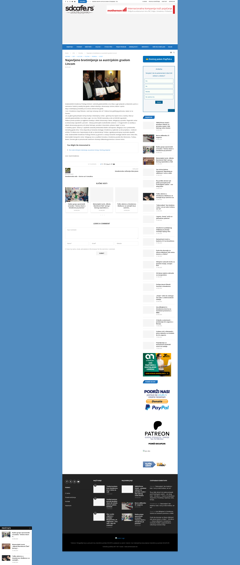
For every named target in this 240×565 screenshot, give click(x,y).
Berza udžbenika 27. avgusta (163, 136)
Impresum (172, 1)
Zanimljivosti (133, 47)
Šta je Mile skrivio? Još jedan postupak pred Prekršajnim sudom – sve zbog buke (164, 183)
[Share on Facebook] (104, 164)
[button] (89, 1)
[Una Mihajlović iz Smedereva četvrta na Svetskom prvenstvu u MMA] (148, 310)
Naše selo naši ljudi (159, 47)
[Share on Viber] (111, 164)
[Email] (74, 1)
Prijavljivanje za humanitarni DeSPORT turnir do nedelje (163, 344)
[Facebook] (65, 1)
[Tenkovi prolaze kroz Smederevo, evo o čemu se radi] (99, 489)
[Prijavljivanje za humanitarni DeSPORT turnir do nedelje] (148, 345)
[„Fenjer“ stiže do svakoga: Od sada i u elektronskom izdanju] (148, 298)
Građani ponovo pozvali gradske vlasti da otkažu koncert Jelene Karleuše (111, 503)
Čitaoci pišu (108, 47)
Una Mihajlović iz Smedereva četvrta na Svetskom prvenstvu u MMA (163, 309)
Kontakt (164, 1)
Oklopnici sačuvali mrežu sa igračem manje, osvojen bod (165, 263)
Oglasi (170, 47)
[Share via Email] (114, 164)
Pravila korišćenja (154, 1)
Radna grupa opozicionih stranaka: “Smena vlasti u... (21, 534)
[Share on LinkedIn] (108, 164)
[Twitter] (67, 1)
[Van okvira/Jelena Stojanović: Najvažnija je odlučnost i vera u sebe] (148, 172)
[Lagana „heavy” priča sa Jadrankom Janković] (148, 219)
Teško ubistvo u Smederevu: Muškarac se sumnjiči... (21, 558)
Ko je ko (98, 47)
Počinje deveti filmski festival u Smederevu (163, 285)
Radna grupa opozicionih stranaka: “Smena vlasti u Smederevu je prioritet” (76, 206)
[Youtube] (72, 1)
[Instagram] (69, 1)
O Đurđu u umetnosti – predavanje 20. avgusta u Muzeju (164, 322)
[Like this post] (102, 164)
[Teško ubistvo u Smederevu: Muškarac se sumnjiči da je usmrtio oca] (126, 195)
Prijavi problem (121, 47)
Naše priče (88, 47)
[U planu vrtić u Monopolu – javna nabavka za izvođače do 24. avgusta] (148, 334)
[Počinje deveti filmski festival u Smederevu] (148, 287)
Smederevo (145, 47)
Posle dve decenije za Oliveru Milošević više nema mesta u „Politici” (165, 252)
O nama (144, 1)
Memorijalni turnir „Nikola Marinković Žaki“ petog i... (21, 546)
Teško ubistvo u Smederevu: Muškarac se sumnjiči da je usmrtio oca (165, 195)
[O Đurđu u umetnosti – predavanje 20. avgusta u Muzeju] (148, 323)
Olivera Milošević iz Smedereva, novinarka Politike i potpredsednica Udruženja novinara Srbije (160, 523)
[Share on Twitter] (106, 164)
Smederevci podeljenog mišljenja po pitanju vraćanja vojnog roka (164, 229)
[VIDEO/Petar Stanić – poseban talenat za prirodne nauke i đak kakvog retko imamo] (148, 125)
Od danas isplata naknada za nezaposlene (165, 274)
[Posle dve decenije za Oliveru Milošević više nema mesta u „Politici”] (148, 253)
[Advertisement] (120, 30)
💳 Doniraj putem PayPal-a (159, 59)
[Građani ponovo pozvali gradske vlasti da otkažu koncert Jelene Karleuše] (99, 502)
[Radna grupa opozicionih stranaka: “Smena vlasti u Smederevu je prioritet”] (76, 195)
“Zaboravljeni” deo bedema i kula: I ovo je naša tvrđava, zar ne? (165, 207)
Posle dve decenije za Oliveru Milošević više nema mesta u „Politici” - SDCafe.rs (162, 518)
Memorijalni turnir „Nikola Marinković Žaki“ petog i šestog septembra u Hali (165, 160)
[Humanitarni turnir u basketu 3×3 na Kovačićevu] (148, 242)
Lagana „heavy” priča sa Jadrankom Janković (164, 217)
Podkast (79, 47)
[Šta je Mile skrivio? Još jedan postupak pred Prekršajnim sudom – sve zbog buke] (148, 183)
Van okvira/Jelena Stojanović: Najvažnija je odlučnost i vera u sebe (164, 171)
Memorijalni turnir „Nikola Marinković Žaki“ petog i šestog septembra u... (101, 206)
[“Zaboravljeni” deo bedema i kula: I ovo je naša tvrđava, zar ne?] (148, 208)
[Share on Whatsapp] (109, 164)
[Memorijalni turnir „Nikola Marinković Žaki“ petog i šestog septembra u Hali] (101, 195)
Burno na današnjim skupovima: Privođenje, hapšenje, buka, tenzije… (162, 498)
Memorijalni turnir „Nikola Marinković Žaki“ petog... (109, 1)
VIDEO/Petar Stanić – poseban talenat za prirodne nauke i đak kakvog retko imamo (163, 125)
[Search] (174, 52)
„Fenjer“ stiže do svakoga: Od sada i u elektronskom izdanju (165, 297)
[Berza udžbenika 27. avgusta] (148, 138)
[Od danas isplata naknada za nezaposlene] (148, 276)
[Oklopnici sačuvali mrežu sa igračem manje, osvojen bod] (148, 264)
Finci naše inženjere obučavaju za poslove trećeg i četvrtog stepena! (89, 150)
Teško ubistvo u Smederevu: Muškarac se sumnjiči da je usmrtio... (126, 206)
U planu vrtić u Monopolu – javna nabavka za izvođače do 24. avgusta (165, 333)
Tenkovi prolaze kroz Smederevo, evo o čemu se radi (112, 489)
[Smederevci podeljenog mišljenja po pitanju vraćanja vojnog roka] (148, 230)
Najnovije (70, 47)
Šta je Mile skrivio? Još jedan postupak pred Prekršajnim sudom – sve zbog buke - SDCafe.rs (161, 494)
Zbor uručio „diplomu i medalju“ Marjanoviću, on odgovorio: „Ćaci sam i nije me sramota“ (112, 519)
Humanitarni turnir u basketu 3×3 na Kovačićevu (165, 240)
